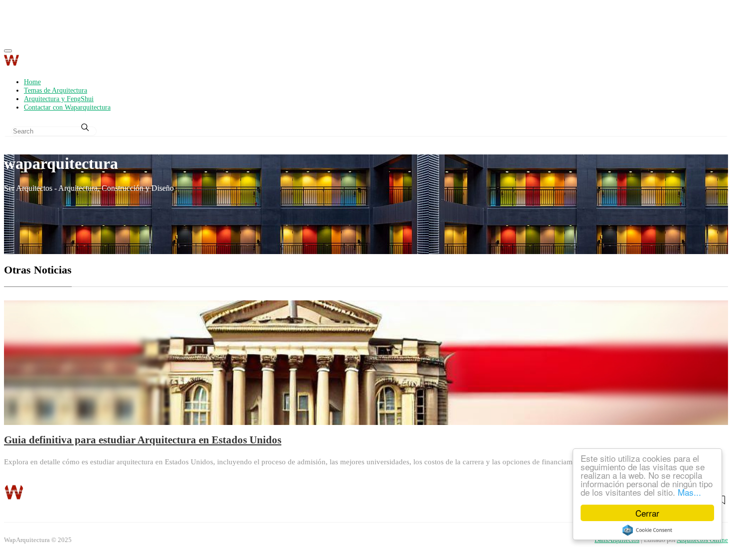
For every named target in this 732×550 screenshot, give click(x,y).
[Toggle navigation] (8, 50)
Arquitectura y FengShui (59, 99)
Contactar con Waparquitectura (67, 107)
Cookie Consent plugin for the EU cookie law (647, 530)
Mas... (689, 492)
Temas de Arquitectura (55, 90)
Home (32, 82)
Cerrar (647, 513)
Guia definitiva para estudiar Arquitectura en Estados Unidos (142, 439)
